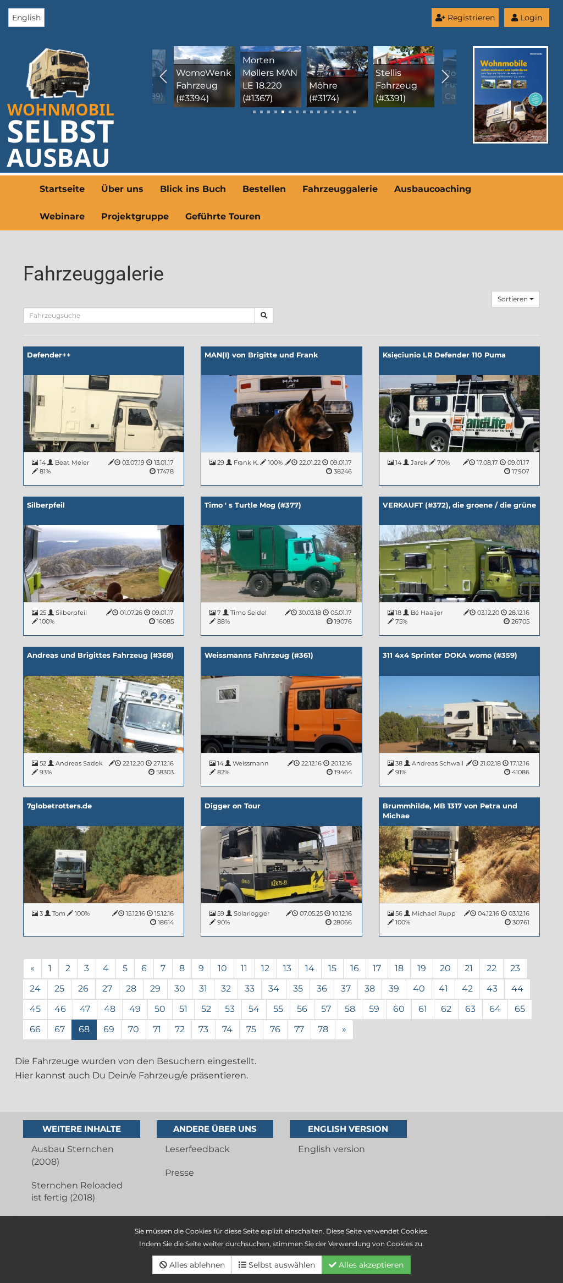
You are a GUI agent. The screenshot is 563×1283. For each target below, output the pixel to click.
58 (350, 1009)
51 (183, 1009)
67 (59, 1029)
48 (109, 1009)
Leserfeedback (197, 1149)
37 (346, 988)
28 (131, 988)
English (26, 18)
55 (278, 1009)
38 (370, 988)
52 (206, 1009)
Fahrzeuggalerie (340, 189)
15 (332, 968)
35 (298, 988)
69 (108, 1029)
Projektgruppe (135, 216)
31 (203, 988)
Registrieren (470, 18)
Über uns (122, 189)
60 (399, 1009)
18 (399, 968)
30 (179, 988)
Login (530, 18)
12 (265, 968)
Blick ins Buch (193, 189)
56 (302, 1009)
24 (35, 988)
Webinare (62, 216)
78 (323, 1029)
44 (517, 988)
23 (515, 968)
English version (331, 1149)
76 (275, 1029)
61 (422, 1009)
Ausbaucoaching (432, 189)
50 (159, 1009)
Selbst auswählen (280, 1265)
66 (35, 1029)
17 (377, 968)
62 (446, 1009)
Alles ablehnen (196, 1265)
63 (470, 1009)
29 (155, 988)
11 (244, 968)
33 (250, 988)
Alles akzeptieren (370, 1265)
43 (492, 988)
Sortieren (513, 299)
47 (85, 1009)
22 (491, 968)
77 (299, 1029)
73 (203, 1029)
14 (309, 968)
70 (133, 1029)
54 (254, 1009)
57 (326, 1009)
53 (230, 1009)
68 (84, 1029)
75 (251, 1029)
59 (374, 1009)
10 (222, 968)
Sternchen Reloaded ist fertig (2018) (77, 1191)
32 (226, 988)
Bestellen (264, 189)
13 (287, 968)
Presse (179, 1173)
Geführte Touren (223, 216)
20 (445, 968)
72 (180, 1029)
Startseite (62, 189)
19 (421, 968)
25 (59, 988)
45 (35, 1009)
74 (227, 1029)
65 (520, 1009)
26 (83, 988)
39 (394, 988)
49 (135, 1009)
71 (157, 1029)
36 (322, 988)
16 (354, 968)
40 (419, 988)
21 (469, 968)
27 (107, 988)
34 (273, 988)
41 (443, 988)
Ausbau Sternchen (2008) (72, 1155)
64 (495, 1009)
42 (467, 988)
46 (60, 1009)
